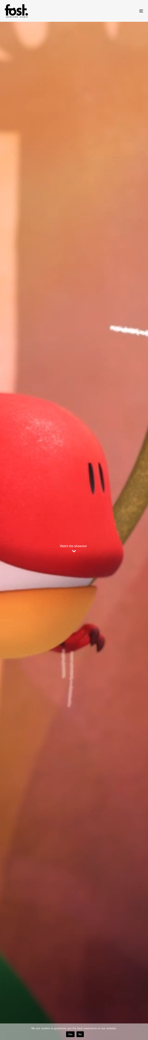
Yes (70, 1034)
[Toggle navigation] (120, 10)
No (80, 1034)
